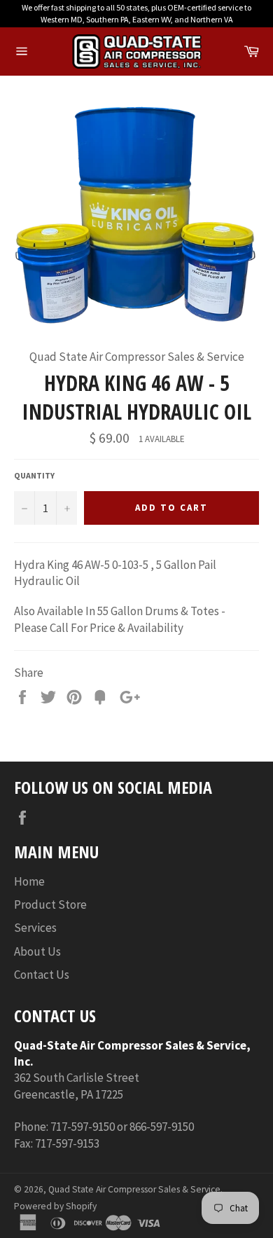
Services (35, 927)
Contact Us (41, 974)
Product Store (50, 904)
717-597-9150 (82, 1126)
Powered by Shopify (55, 1206)
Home (29, 881)
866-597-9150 (162, 1126)
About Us (37, 951)
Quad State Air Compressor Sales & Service (134, 1189)
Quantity (34, 475)
